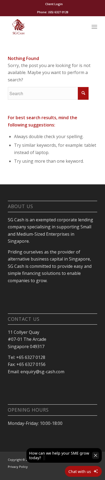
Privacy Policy (18, 467)
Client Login (54, 4)
